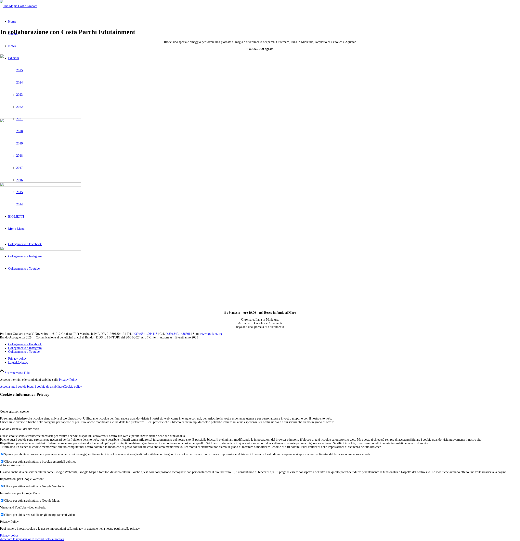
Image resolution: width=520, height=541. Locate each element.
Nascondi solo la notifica (48, 539)
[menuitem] (264, 358)
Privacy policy (9, 535)
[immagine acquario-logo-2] (260, 148)
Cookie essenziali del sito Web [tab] (19, 429)
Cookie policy (73, 386)
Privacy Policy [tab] (9, 521)
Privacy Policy (68, 379)
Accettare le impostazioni (16, 539)
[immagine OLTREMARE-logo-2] (260, 277)
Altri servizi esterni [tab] (12, 465)
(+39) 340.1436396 (178, 333)
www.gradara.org (210, 333)
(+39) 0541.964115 (144, 333)
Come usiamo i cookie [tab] (14, 411)
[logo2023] (18, 6)
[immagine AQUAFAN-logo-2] (260, 212)
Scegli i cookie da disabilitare (45, 386)
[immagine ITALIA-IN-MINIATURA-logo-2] (260, 84)
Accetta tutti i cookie (13, 386)
